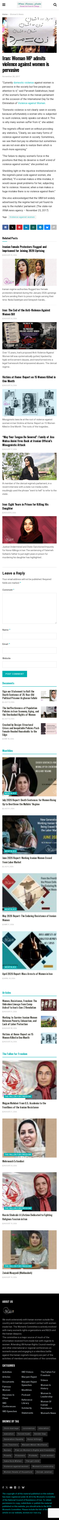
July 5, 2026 (8, 867)
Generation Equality (13, 1439)
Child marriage (11, 1428)
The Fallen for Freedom (18, 1096)
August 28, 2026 (10, 1028)
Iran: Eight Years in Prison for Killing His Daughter (25, 506)
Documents (8, 1382)
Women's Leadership (43, 1466)
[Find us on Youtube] (11, 1487)
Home (5, 14)
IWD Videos (27, 1372)
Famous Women (6, 1388)
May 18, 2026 (9, 739)
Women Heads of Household (18, 1472)
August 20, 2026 (10, 1166)
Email (6, 644)
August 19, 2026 (10, 1224)
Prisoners (20, 1455)
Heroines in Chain (8, 1396)
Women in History (46, 1387)
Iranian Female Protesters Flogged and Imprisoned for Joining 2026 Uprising (24, 249)
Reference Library (27, 1401)
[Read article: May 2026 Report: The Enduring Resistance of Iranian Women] (29, 892)
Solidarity (27, 1408)
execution (9, 1434)
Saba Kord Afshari (13, 1461)
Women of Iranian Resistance (46, 1405)
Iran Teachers (11, 1444)
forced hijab (24, 1434)
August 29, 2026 (10, 255)
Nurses (7, 1450)
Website (6, 658)
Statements (27, 1413)
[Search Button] (55, 4)
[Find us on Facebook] (3, 1487)
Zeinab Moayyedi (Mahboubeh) (17, 1273)
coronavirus (29, 1428)
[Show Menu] (3, 4)
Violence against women (22, 217)
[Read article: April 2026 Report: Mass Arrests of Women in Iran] (29, 950)
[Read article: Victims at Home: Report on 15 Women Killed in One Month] (29, 402)
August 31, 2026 (10, 1012)
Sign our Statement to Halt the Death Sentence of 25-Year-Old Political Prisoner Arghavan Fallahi (19, 694)
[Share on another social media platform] (54, 227)
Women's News (17, 14)
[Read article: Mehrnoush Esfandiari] (29, 1138)
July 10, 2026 (9, 702)
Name (6, 630)
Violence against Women (31, 103)
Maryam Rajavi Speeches (29, 1383)
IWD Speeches (9, 1411)
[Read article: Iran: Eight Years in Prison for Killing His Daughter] (29, 530)
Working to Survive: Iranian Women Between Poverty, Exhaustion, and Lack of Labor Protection (19, 1021)
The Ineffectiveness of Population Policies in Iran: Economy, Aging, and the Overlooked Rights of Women (20, 711)
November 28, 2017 (11, 76)
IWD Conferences (9, 1405)
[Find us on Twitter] (7, 1487)
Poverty (7, 1455)
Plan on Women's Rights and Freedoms (34, 1450)
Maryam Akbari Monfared (34, 1444)
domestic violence (24, 82)
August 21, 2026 (10, 1112)
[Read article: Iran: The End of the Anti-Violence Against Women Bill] (29, 335)
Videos (44, 1380)
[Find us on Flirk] (15, 1487)
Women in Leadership (46, 1395)
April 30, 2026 (9, 978)
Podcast (26, 1395)
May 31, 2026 (9, 925)
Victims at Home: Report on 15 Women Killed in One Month (29, 379)
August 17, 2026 (10, 449)
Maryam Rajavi (29, 1377)
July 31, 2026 (9, 809)
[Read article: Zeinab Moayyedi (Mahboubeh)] (29, 1249)
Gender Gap (40, 1434)
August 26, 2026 (10, 319)
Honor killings (34, 1439)
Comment (8, 590)
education (44, 1428)
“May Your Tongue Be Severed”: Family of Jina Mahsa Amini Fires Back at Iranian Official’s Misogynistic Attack (28, 441)
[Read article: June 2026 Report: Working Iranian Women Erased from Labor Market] (29, 834)
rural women (47, 1455)
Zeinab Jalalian (44, 1472)
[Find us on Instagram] (19, 1487)
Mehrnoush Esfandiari (13, 1161)
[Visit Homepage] (29, 5)
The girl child (32, 1461)
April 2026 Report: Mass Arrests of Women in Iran (27, 974)
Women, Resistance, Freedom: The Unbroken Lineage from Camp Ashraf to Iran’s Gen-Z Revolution (19, 1004)
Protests (33, 1455)
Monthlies (10, 793)
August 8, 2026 (10, 513)
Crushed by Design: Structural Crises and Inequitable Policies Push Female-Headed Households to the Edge (20, 730)
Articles (6, 1377)
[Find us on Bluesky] (23, 1487)
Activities (7, 1372)
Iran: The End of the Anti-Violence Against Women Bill (26, 312)
